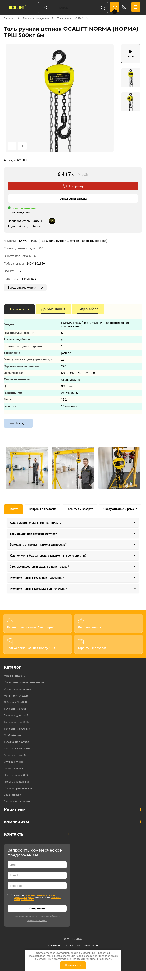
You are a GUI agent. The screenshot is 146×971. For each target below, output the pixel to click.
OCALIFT (39, 221)
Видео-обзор (87, 309)
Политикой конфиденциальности (91, 958)
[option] (60, 98)
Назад (20, 423)
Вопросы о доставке (42, 509)
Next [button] (134, 468)
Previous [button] (11, 468)
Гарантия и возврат (80, 509)
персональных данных (37, 920)
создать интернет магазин (64, 944)
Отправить (37, 908)
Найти (103, 7)
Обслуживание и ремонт (120, 509)
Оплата (13, 509)
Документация (53, 309)
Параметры (19, 309)
